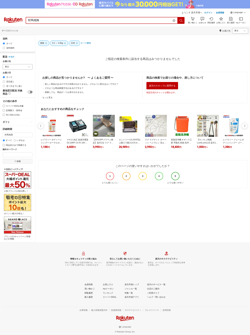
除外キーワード (10, 149)
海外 (12, 57)
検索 (19, 161)
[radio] (4, 43)
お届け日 (7, 73)
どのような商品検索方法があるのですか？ (64, 88)
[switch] (30, 92)
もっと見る (47, 97)
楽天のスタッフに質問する (162, 85)
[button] (238, 13)
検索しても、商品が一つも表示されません (64, 92)
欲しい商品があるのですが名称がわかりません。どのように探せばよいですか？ (81, 84)
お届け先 (7, 61)
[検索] (181, 20)
